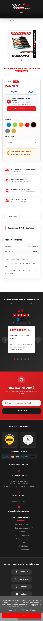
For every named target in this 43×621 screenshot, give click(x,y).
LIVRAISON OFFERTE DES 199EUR (23, 169)
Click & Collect (22, 546)
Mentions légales (22, 535)
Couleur (8, 119)
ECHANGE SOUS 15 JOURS (20, 189)
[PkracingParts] (21, 6)
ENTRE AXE (9, 137)
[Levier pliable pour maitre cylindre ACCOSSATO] (21, 44)
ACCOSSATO (33, 246)
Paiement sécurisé (21, 524)
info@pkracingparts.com (19, 511)
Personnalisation (29, 610)
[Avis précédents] (5, 340)
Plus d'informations (15, 610)
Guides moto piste (21, 550)
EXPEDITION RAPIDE (19, 199)
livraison (22, 532)
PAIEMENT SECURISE (19, 179)
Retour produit (22, 539)
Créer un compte (21, 109)
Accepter (21, 615)
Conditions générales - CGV (22, 528)
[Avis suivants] (38, 340)
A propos (21, 542)
